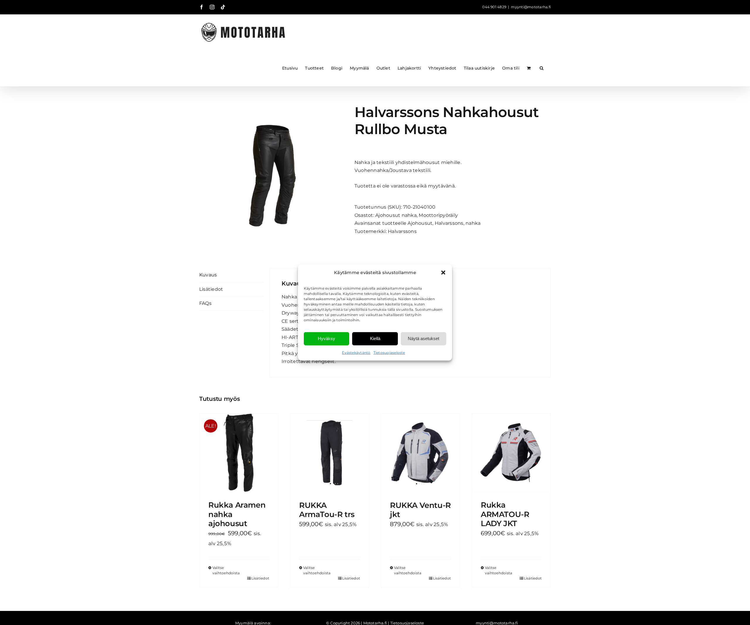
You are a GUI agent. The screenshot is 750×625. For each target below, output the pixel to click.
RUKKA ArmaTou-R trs (326, 510)
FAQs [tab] (205, 303)
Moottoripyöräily (438, 215)
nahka (473, 223)
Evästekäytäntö (356, 352)
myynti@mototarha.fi (531, 7)
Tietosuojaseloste (389, 352)
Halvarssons (449, 223)
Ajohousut (420, 223)
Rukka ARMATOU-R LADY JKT (505, 514)
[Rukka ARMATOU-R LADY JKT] (511, 452)
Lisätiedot (260, 578)
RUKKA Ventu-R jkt (420, 510)
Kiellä (375, 338)
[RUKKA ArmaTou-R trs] (329, 452)
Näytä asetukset (423, 338)
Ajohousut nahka (396, 215)
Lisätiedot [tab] (211, 289)
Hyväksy (326, 338)
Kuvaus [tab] (208, 275)
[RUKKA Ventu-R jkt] (420, 452)
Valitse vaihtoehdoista (225, 570)
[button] (443, 273)
